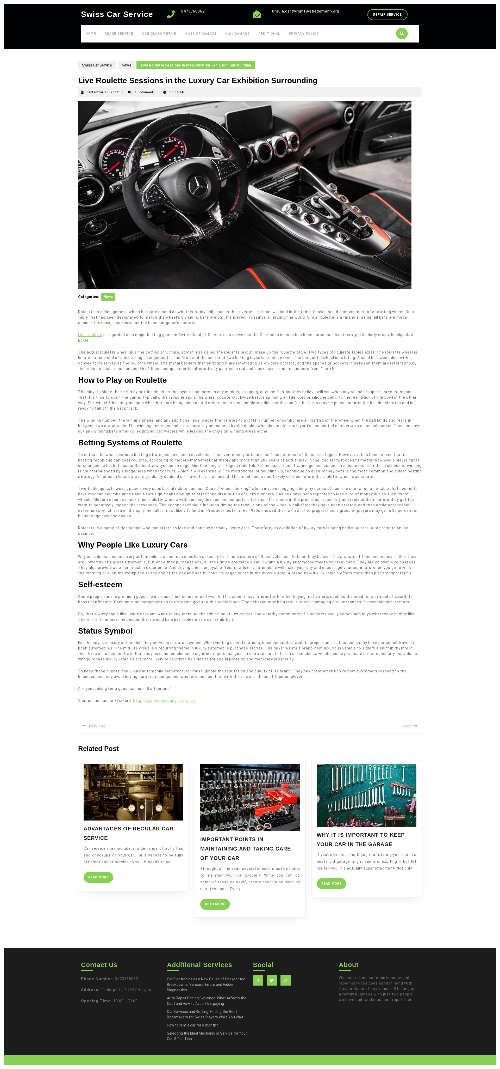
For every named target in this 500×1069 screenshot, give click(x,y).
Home (90, 33)
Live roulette (90, 335)
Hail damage (237, 33)
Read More (100, 879)
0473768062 (193, 11)
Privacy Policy (304, 33)
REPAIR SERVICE (390, 16)
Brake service (119, 33)
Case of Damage (201, 33)
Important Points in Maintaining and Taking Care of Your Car (245, 848)
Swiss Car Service (117, 14)
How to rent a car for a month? (192, 1025)
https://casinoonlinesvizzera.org (164, 701)
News (126, 65)
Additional (269, 33)
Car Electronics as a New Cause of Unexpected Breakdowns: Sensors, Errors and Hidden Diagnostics (206, 984)
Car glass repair (159, 33)
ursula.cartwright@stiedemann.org (305, 11)
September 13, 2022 (102, 92)
